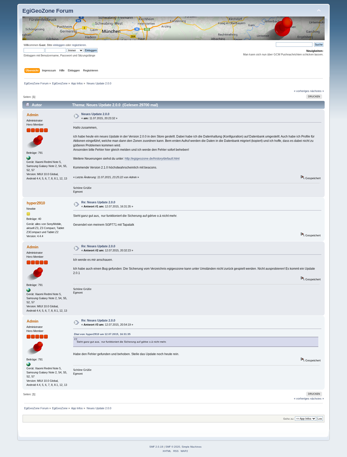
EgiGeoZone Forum (47, 11)
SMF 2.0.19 (156, 446)
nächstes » (317, 91)
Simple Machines (191, 446)
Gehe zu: (288, 418)
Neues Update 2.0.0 (95, 114)
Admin (32, 115)
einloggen (59, 45)
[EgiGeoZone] (28, 158)
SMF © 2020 (172, 446)
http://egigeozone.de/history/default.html (152, 158)
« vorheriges (301, 91)
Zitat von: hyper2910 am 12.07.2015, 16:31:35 (102, 334)
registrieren (79, 45)
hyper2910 (36, 203)
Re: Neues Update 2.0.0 (98, 202)
